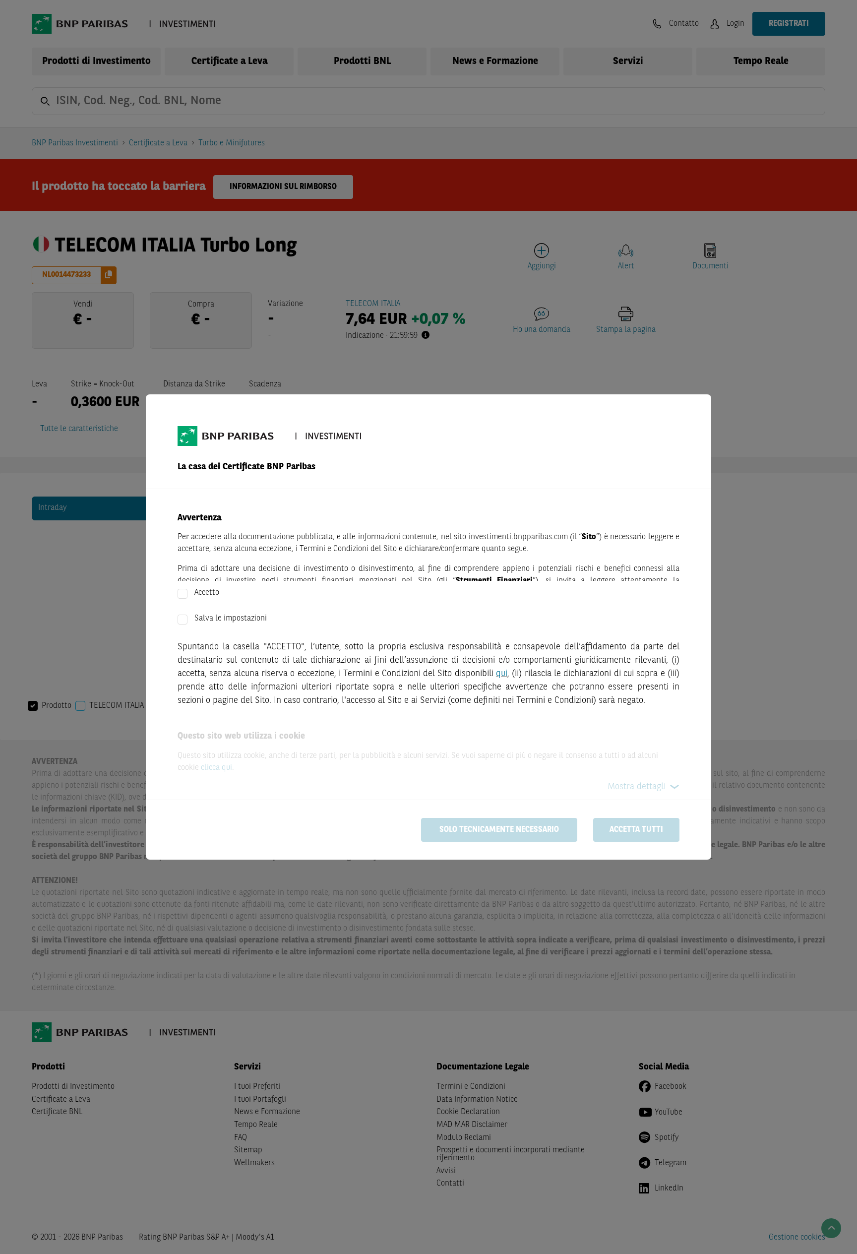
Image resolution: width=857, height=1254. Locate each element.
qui (501, 673)
